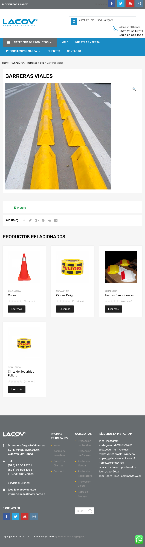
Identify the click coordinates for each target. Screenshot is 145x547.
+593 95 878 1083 (128, 35)
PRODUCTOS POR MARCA (21, 51)
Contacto (59, 471)
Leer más (16, 309)
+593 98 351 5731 (128, 31)
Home (5, 62)
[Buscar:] (84, 510)
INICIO (64, 42)
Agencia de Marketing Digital (69, 536)
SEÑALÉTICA (18, 62)
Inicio (57, 445)
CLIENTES (54, 51)
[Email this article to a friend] (55, 220)
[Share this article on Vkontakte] (49, 220)
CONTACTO (74, 51)
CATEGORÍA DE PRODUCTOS (31, 42)
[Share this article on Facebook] (23, 220)
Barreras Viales (35, 62)
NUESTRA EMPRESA (87, 42)
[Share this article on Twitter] (30, 220)
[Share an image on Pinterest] (42, 220)
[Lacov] (20, 26)
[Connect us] (111, 3)
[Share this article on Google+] (36, 220)
